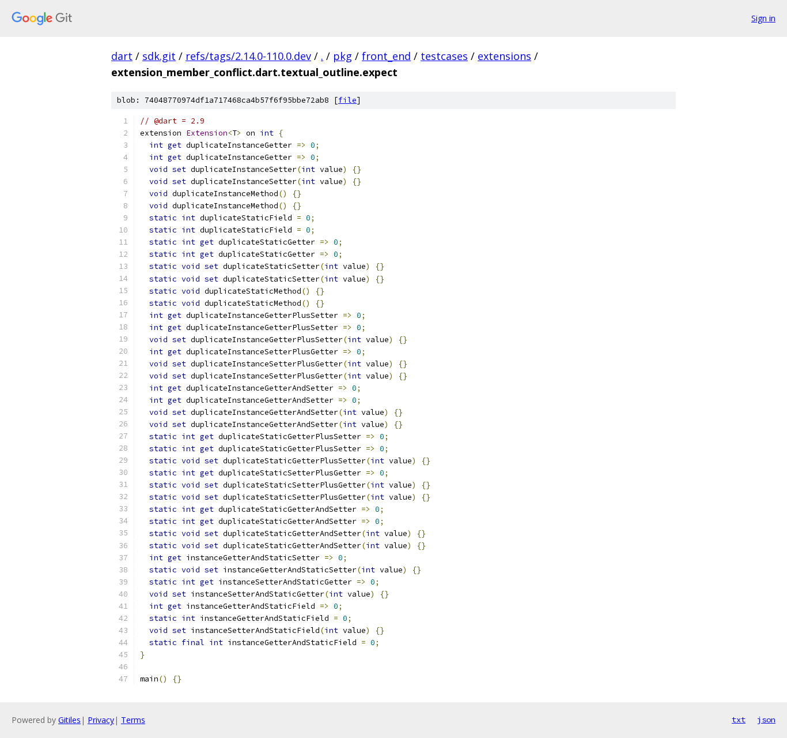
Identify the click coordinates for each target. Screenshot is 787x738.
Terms (133, 719)
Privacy (101, 719)
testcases (444, 56)
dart (122, 56)
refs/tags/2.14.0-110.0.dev (248, 56)
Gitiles (69, 719)
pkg (342, 56)
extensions (504, 56)
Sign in (763, 18)
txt (739, 719)
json (766, 719)
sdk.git (159, 56)
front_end (386, 56)
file (347, 100)
